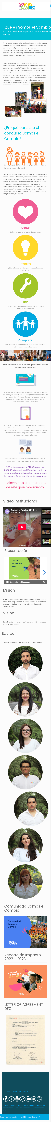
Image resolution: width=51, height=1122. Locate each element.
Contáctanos (9, 1105)
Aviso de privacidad (23, 1108)
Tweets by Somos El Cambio (17, 1091)
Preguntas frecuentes (25, 1105)
